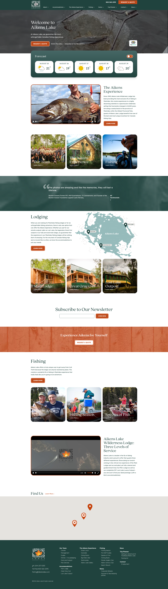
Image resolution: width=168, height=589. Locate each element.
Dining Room (85, 555)
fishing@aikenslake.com (41, 572)
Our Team (62, 548)
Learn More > (49, 494)
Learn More (110, 123)
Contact (123, 7)
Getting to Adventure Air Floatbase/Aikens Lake (128, 555)
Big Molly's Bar (85, 558)
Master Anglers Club (107, 560)
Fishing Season (106, 550)
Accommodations (58, 7)
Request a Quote (128, 2)
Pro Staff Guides (106, 553)
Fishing (91, 7)
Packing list (124, 558)
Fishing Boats (105, 558)
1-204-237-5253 (39, 566)
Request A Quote (84, 342)
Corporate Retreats (107, 571)
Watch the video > (57, 44)
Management (65, 553)
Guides (63, 555)
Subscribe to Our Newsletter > (75, 44)
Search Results (105, 565)
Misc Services (65, 563)
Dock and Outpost (66, 560)
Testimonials (85, 560)
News (133, 7)
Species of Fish (105, 555)
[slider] (57, 121)
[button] (90, 507)
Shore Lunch (85, 550)
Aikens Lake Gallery (87, 563)
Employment (125, 564)
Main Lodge (64, 568)
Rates (100, 7)
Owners (63, 550)
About (45, 7)
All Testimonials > (114, 198)
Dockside (84, 553)
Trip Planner (111, 7)
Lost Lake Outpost (66, 573)
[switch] (130, 56)
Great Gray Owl (66, 571)
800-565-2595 (111, 2)
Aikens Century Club (107, 563)
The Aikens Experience (76, 7)
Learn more (38, 248)
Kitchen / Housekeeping (68, 558)
